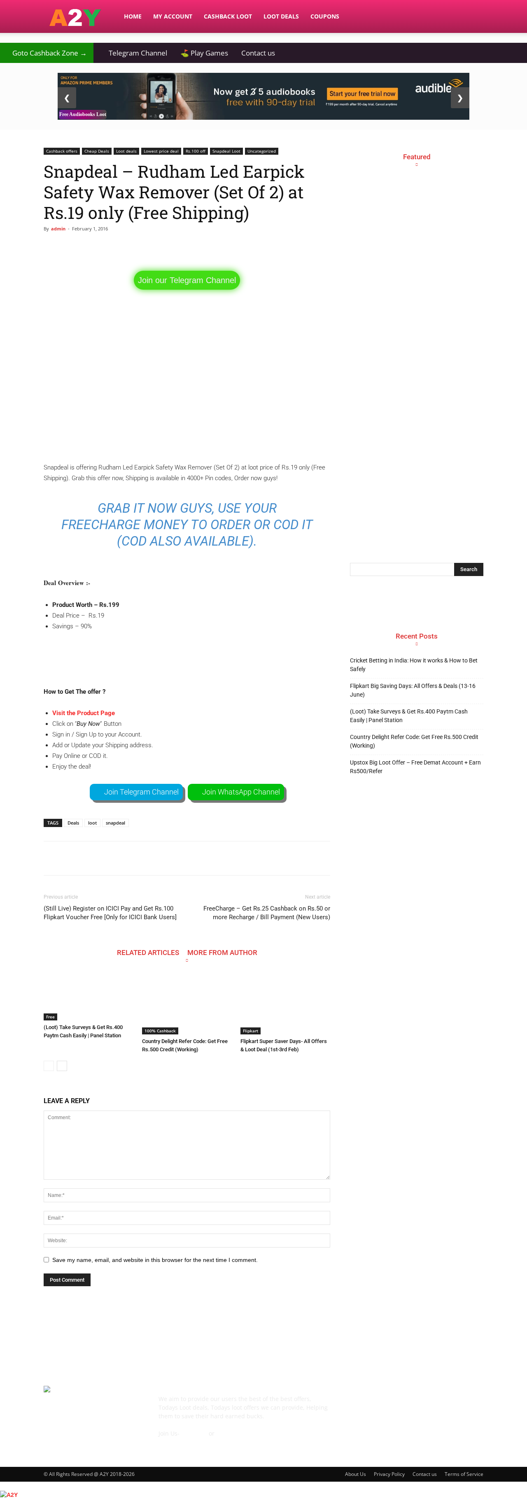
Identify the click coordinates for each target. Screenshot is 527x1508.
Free (50, 1017)
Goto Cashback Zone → (47, 53)
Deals (73, 823)
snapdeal (115, 823)
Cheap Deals (96, 151)
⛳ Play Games (204, 53)
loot (92, 823)
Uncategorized (261, 151)
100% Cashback (160, 1031)
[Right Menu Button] (523, 1503)
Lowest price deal (161, 151)
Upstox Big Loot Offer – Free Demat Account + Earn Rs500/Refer (415, 766)
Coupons (324, 16)
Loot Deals (281, 16)
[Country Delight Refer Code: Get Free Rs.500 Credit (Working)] (187, 1003)
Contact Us (173, 1442)
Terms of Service (464, 1474)
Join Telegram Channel (141, 792)
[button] (473, 17)
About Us (355, 1474)
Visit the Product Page (83, 713)
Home (133, 16)
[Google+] (380, 1404)
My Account (172, 16)
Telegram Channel (133, 53)
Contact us (258, 53)
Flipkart (250, 1031)
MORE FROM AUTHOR (222, 952)
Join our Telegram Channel (187, 280)
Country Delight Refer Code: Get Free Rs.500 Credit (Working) (414, 741)
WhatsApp (230, 1433)
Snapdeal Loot (226, 151)
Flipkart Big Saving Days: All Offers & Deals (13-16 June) (413, 690)
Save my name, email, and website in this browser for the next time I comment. (155, 1260)
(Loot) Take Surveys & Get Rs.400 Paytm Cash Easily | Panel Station (409, 715)
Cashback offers (61, 151)
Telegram (194, 1433)
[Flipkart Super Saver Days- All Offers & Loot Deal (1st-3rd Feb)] (285, 1003)
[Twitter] (447, 1404)
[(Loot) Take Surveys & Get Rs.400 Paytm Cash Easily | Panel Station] (88, 996)
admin (58, 228)
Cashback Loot (228, 16)
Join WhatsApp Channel (241, 792)
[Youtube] (469, 1404)
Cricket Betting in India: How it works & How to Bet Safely (414, 664)
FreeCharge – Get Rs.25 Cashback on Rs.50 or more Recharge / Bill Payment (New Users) (266, 913)
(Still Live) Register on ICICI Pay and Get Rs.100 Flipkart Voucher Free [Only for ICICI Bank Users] (110, 913)
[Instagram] (402, 1404)
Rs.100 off (195, 151)
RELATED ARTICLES (148, 952)
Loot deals (126, 151)
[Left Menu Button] (4, 1485)
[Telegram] (425, 1404)
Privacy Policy (389, 1474)
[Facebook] (358, 1404)
